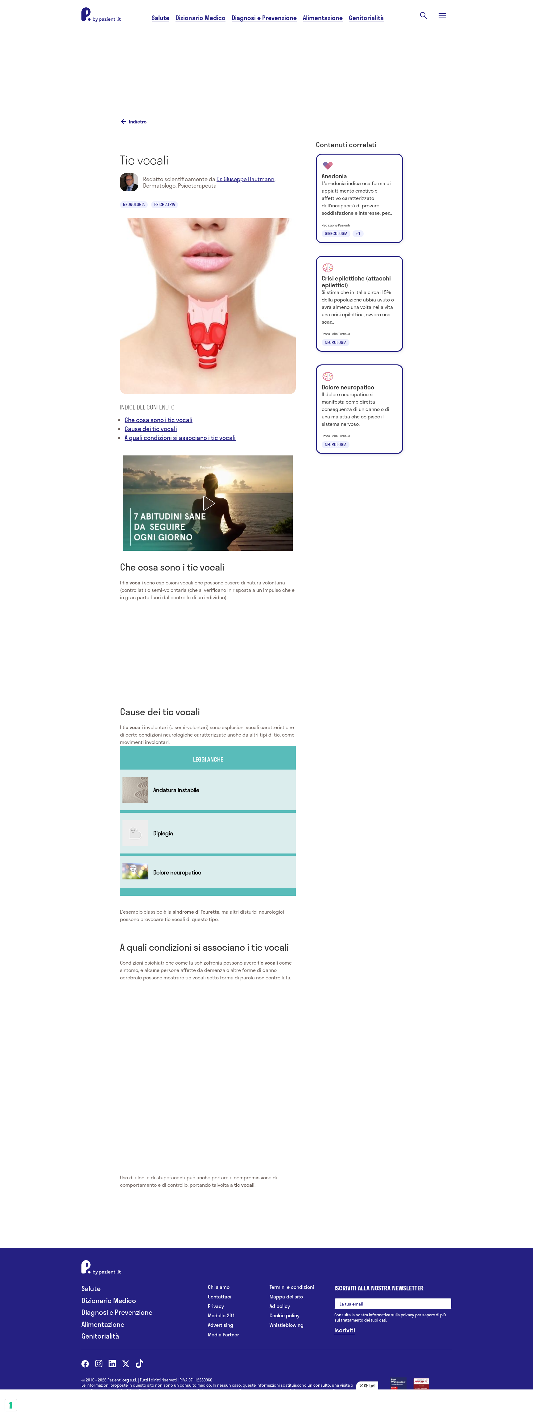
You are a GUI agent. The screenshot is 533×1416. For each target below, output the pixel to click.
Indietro (138, 121)
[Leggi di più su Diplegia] (208, 833)
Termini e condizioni (292, 1287)
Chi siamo (218, 1287)
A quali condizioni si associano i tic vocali (180, 437)
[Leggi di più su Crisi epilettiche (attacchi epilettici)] (359, 304)
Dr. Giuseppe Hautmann (246, 179)
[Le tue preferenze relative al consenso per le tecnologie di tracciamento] (11, 1405)
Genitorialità (366, 18)
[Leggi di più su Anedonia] (359, 198)
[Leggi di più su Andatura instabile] (208, 790)
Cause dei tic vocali (151, 428)
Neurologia (134, 204)
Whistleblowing (287, 1325)
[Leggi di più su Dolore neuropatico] (208, 872)
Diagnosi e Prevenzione (264, 18)
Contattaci (219, 1297)
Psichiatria (164, 204)
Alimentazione (323, 18)
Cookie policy (285, 1315)
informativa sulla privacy (391, 1315)
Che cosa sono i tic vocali (158, 419)
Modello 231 (221, 1315)
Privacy (216, 1306)
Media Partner (223, 1334)
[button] (208, 503)
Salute (160, 18)
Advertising (220, 1325)
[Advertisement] (328, 63)
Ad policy (280, 1306)
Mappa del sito (286, 1297)
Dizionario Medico (200, 18)
